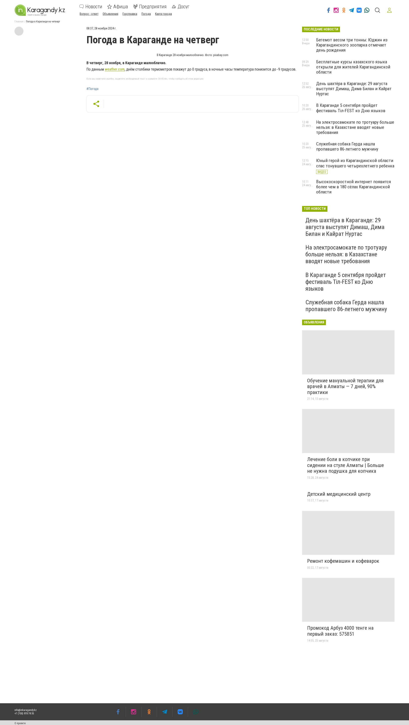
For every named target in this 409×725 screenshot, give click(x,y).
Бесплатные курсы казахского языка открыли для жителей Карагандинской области (353, 67)
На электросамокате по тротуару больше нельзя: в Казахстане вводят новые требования (355, 127)
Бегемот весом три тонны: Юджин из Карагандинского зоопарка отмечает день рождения (351, 45)
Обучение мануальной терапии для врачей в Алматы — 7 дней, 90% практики (345, 386)
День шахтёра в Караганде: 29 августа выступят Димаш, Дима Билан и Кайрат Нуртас (354, 88)
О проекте (20, 723)
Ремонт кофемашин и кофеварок (343, 561)
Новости (93, 6)
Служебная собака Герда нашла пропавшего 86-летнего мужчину (347, 146)
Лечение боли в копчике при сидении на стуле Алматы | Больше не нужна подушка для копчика (345, 465)
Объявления (110, 14)
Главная (18, 21)
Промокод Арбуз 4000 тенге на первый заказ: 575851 (340, 631)
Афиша (120, 6)
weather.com (115, 69)
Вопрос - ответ (89, 14)
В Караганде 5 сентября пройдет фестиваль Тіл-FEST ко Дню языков (350, 108)
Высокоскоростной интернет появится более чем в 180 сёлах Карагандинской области (353, 186)
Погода (146, 14)
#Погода (92, 89)
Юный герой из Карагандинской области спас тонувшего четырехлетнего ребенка (355, 163)
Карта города (163, 14)
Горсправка (129, 14)
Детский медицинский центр (338, 494)
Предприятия (153, 6)
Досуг (183, 6)
